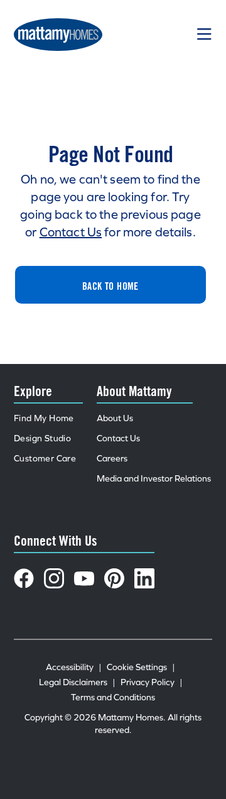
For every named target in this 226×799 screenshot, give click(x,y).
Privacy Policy (152, 682)
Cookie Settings (141, 667)
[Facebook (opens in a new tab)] (24, 578)
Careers (112, 458)
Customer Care (45, 458)
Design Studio (42, 438)
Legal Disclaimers (77, 682)
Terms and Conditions (113, 697)
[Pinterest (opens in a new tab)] (114, 578)
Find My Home (44, 418)
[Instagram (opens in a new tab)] (54, 578)
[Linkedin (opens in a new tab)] (144, 578)
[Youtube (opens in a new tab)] (84, 578)
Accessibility (74, 667)
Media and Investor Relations (154, 478)
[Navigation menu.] (204, 34)
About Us (115, 418)
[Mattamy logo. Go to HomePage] (58, 34)
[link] (110, 285)
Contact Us (71, 232)
